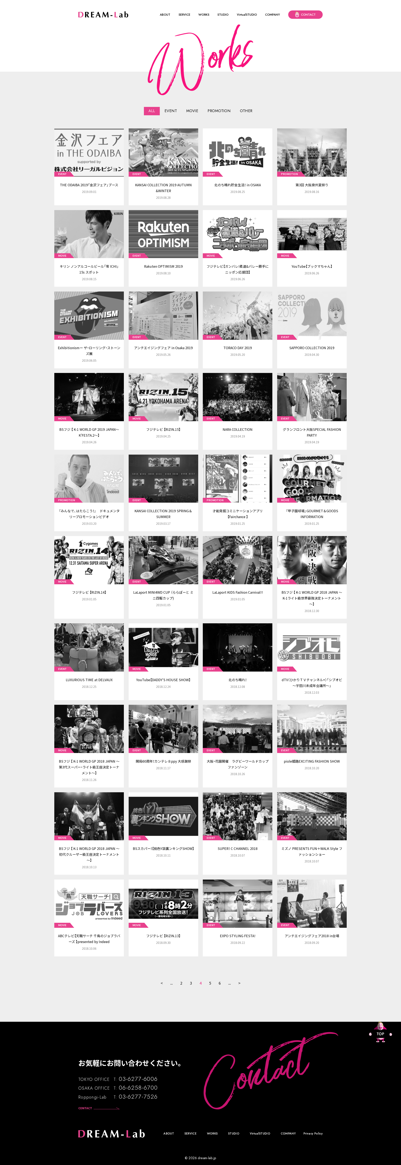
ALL (151, 111)
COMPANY (272, 16)
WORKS (203, 16)
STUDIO (222, 16)
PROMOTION (219, 111)
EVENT (171, 111)
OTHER (246, 111)
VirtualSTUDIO (247, 16)
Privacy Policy (313, 1133)
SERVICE (184, 16)
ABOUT (165, 16)
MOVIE (192, 111)
